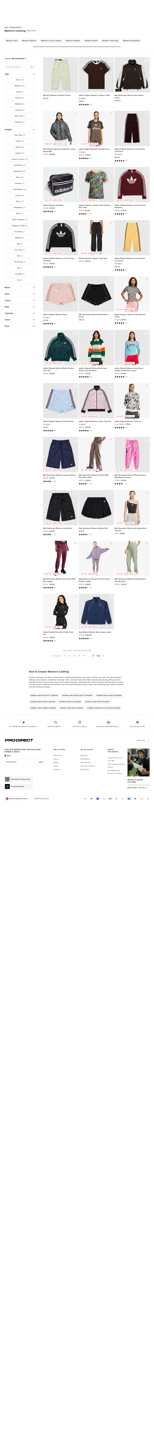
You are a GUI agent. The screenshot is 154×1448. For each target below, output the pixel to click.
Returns (56, 762)
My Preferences (86, 762)
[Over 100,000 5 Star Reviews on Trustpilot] (23, 724)
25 (93, 656)
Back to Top (141, 740)
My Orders (84, 755)
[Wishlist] (75, 60)
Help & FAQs (58, 755)
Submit (41, 762)
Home (6, 27)
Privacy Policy (85, 769)
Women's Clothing (15, 27)
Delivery (56, 759)
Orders (56, 766)
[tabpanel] (24, 762)
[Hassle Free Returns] (56, 724)
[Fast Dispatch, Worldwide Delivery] (108, 724)
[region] (77, 40)
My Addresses (85, 759)
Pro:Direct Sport (44, 798)
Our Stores (57, 769)
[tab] (7, 756)
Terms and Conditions (88, 766)
